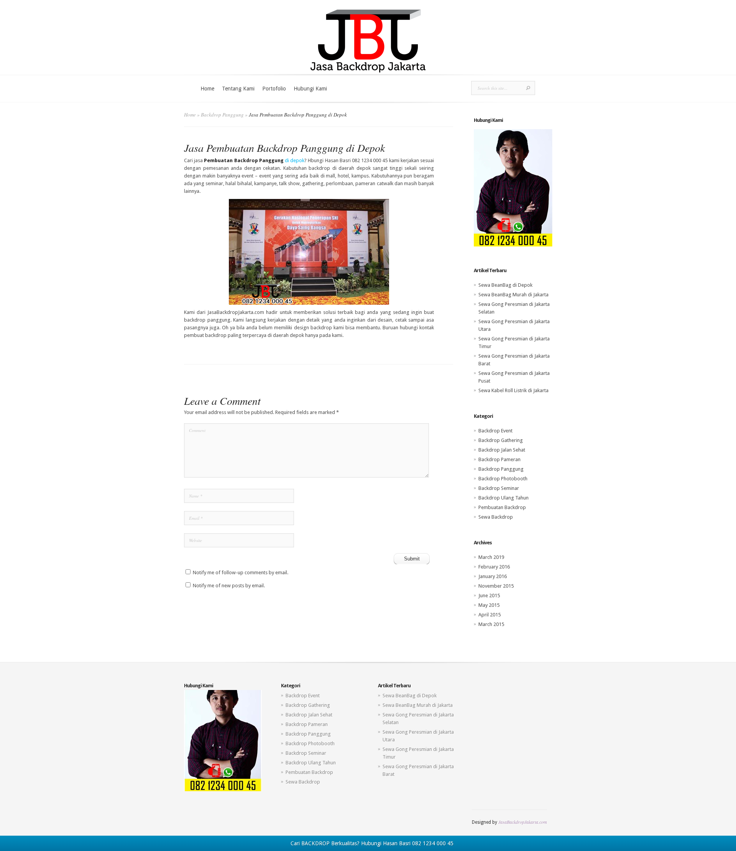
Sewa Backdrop (495, 517)
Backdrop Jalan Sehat (501, 450)
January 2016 (492, 576)
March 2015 (491, 624)
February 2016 (494, 567)
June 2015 (489, 595)
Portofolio (274, 88)
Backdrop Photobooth (502, 478)
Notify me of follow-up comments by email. (240, 572)
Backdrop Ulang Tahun (503, 498)
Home (207, 88)
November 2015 (496, 586)
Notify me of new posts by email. (229, 585)
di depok (254, 160)
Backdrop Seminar (498, 488)
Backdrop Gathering (500, 440)
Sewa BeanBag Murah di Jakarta (513, 294)
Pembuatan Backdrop (502, 507)
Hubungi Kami (310, 88)
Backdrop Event (495, 431)
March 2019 (491, 557)
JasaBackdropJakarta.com (522, 822)
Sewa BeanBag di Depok (505, 285)
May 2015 (488, 605)
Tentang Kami (238, 88)
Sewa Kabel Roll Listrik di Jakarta (513, 390)
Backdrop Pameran (499, 459)
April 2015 (489, 615)
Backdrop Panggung (222, 114)
